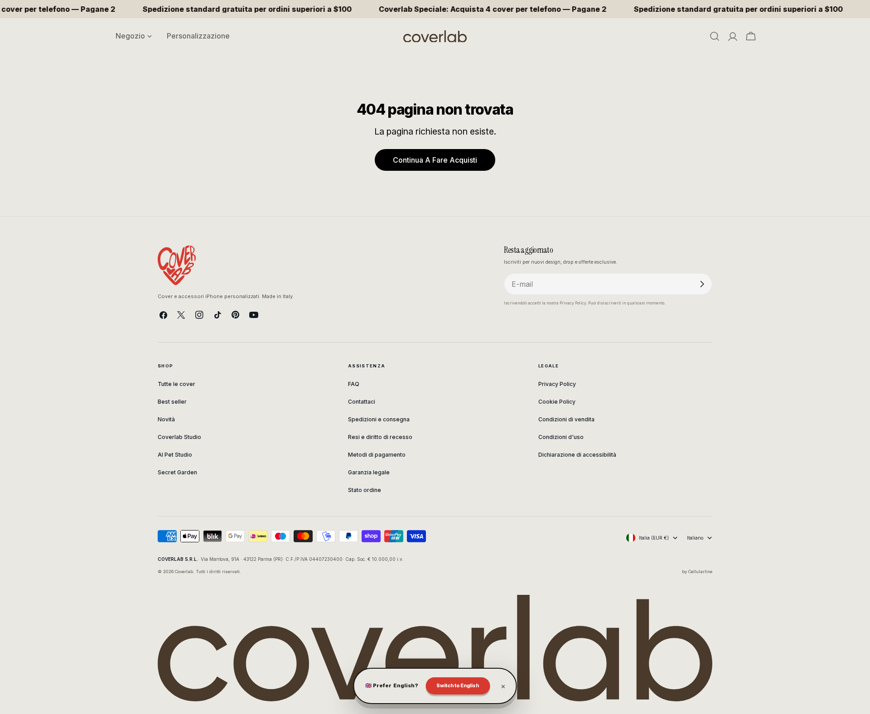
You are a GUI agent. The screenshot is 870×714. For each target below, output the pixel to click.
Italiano (695, 537)
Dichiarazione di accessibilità (577, 454)
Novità (166, 419)
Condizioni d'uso (561, 437)
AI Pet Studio (175, 454)
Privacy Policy (557, 384)
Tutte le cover (176, 384)
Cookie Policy (556, 401)
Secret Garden (177, 472)
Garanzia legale (369, 472)
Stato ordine (364, 490)
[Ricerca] (715, 36)
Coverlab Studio (179, 437)
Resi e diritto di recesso (380, 437)
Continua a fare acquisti (435, 159)
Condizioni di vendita (566, 419)
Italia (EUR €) (654, 537)
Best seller (172, 401)
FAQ (353, 384)
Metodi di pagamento (377, 454)
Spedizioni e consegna (379, 419)
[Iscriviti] (701, 284)
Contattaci (361, 401)
